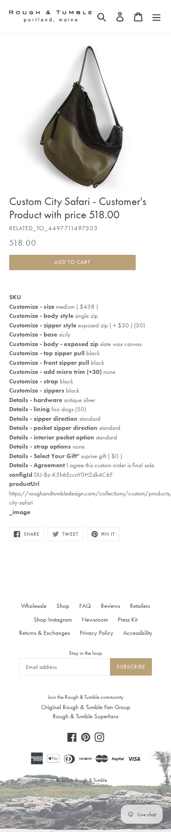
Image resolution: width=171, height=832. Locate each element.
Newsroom (95, 619)
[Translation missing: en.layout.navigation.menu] (156, 16)
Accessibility (137, 633)
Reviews (110, 606)
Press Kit (127, 619)
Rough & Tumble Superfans (85, 716)
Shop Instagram (53, 619)
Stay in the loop (85, 653)
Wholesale (33, 606)
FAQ (85, 606)
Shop (62, 606)
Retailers (140, 606)
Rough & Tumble (91, 780)
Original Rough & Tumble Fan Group (85, 707)
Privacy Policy (96, 633)
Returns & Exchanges (44, 633)
